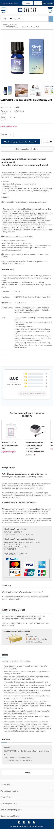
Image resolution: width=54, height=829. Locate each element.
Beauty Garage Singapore (11, 809)
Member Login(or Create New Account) (20, 142)
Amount (3, 135)
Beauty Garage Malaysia (10, 816)
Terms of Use (6, 784)
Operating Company (9, 803)
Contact (27, 772)
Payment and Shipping (10, 791)
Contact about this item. (28, 149)
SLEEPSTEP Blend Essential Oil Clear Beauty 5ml (22, 27)
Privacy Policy (6, 797)
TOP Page (6, 25)
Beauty (14, 25)
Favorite (46, 142)
